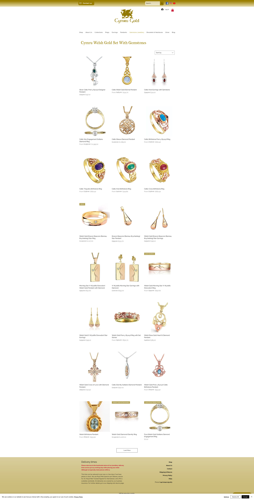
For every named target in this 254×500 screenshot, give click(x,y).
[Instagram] (170, 3)
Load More (127, 450)
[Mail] (80, 3)
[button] (172, 10)
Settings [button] (226, 497)
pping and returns (114, 483)
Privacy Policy (78, 497)
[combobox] (165, 53)
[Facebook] (167, 3)
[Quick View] (94, 72)
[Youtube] (174, 3)
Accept (245, 497)
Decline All (235, 497)
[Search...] (162, 3)
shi (107, 483)
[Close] (251, 496)
